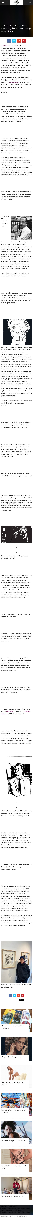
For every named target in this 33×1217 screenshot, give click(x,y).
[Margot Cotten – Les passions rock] (16, 1049)
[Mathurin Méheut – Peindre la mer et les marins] (16, 1104)
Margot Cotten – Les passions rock (13, 1057)
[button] (30, 2)
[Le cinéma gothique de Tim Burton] (16, 1132)
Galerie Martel (14, 82)
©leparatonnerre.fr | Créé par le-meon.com (14, 1216)
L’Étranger (10, 711)
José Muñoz (5, 46)
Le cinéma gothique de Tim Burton (13, 1140)
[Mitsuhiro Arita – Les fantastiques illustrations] (16, 1020)
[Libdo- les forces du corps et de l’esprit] (16, 1076)
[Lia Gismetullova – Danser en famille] (16, 1188)
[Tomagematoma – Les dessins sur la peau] (16, 1160)
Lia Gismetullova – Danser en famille (13, 1196)
